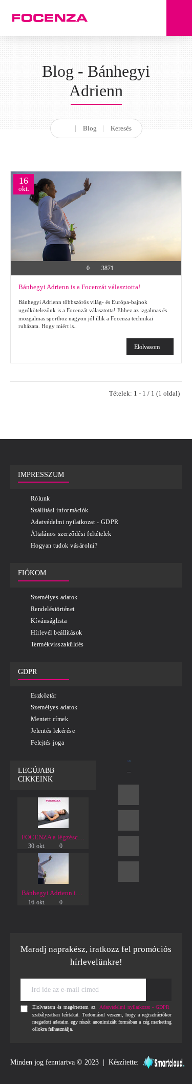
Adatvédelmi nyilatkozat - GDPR (134, 1007)
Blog (90, 128)
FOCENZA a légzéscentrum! (53, 837)
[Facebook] (128, 795)
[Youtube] (128, 846)
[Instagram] (128, 820)
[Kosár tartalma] (179, 18)
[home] (65, 127)
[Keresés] (153, 18)
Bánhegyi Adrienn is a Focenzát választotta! (79, 287)
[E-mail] (128, 871)
